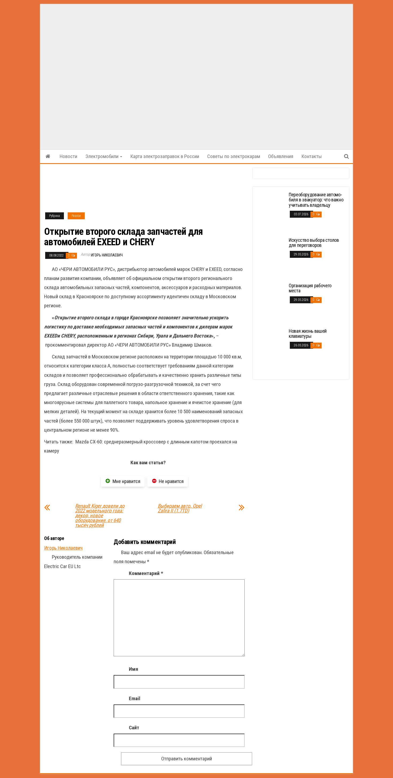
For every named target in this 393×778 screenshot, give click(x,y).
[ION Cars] (48, 156)
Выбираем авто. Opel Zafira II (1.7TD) (180, 508)
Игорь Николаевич (107, 255)
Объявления (280, 156)
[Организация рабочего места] (271, 303)
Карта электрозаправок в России (164, 156)
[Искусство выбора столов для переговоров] (271, 257)
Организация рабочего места (310, 288)
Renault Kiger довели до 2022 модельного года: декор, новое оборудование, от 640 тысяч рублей (100, 516)
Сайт (134, 728)
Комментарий (146, 573)
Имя (133, 669)
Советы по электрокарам (233, 156)
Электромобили (102, 156)
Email (134, 698)
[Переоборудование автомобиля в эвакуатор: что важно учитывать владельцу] (271, 212)
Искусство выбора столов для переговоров (314, 242)
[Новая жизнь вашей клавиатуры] (271, 348)
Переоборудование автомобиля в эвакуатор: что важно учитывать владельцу (316, 200)
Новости (68, 156)
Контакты (311, 156)
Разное (76, 216)
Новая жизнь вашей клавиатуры (308, 333)
